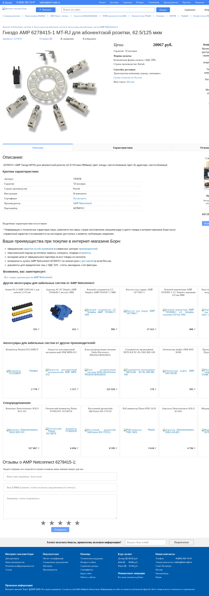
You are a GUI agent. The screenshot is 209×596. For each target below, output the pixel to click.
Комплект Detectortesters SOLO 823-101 (22, 410)
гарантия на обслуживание (39, 248)
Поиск (163, 9)
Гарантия (127, 2)
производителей (88, 248)
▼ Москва (7, 2)
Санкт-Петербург (164, 566)
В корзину (164, 50)
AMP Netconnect (82, 203)
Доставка (114, 2)
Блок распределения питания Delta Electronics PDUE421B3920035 (100, 352)
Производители (171, 2)
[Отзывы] (11, 329)
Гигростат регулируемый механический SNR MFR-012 (61, 351)
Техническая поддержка (91, 558)
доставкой (87, 261)
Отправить (60, 529)
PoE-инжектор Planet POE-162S (139, 408)
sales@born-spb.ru (50, 2)
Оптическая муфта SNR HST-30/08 (178, 351)
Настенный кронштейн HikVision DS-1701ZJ (100, 410)
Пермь (158, 577)
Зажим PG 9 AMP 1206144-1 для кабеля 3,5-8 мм (22, 291)
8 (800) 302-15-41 (25, 2)
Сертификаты (86, 569)
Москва (131, 81)
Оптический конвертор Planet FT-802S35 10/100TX (61, 410)
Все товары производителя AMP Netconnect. (28, 277)
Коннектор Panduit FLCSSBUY (22, 349)
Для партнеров (12, 558)
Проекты (187, 2)
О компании (153, 2)
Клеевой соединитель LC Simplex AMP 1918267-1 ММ (100, 291)
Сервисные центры (89, 566)
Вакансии (199, 2)
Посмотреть (79, 198)
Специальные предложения (55, 562)
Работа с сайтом (87, 577)
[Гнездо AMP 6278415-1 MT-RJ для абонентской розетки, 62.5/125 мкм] (52, 91)
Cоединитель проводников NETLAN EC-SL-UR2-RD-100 (139, 351)
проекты (86, 252)
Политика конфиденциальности (19, 566)
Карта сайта (86, 573)
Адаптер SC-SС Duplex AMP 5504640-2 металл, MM (61, 291)
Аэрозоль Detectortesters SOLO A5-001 (178, 410)
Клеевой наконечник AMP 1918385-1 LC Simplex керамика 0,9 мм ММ (178, 292)
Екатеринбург (162, 573)
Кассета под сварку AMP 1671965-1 (139, 291)
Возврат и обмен (88, 562)
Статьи (8, 569)
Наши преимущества (14, 562)
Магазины (47, 566)
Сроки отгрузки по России (128, 77)
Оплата (102, 2)
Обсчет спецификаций (53, 558)
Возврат (140, 2)
